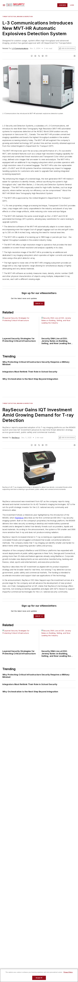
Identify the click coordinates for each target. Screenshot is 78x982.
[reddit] (43, 56)
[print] (75, 56)
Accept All (39, 978)
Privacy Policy (68, 972)
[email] (46, 56)
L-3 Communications (20, 48)
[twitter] (39, 56)
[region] (39, 975)
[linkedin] (35, 56)
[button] (3, 5)
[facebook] (32, 56)
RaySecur (16, 438)
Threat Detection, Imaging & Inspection (17, 16)
